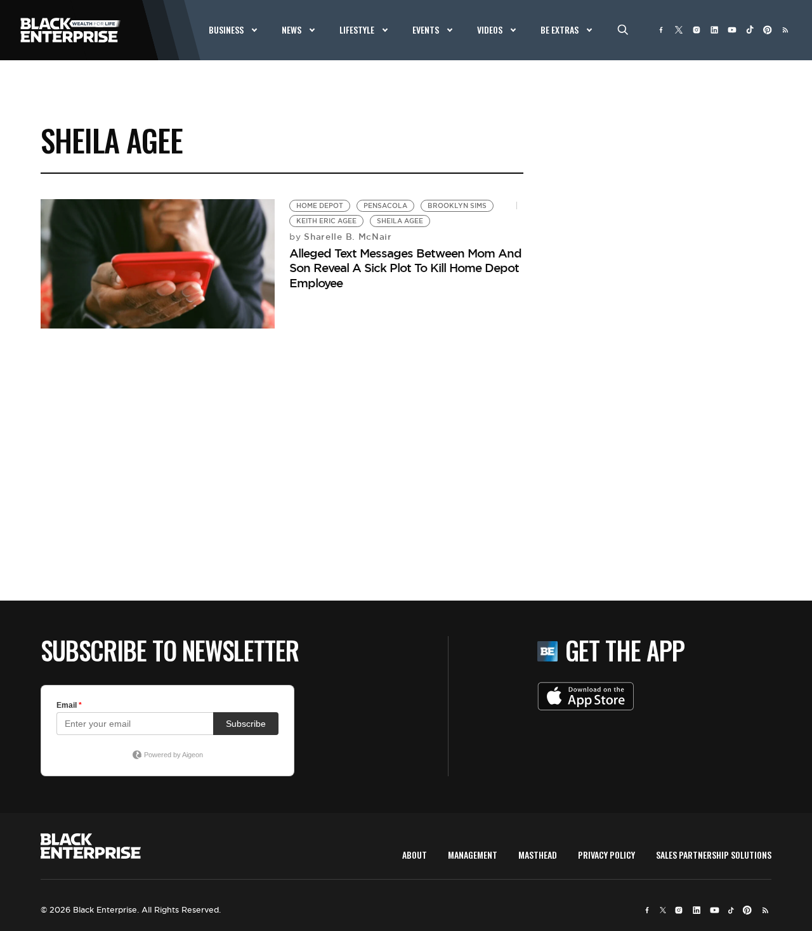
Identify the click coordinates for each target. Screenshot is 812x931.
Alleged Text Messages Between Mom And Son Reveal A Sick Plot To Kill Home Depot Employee (405, 267)
